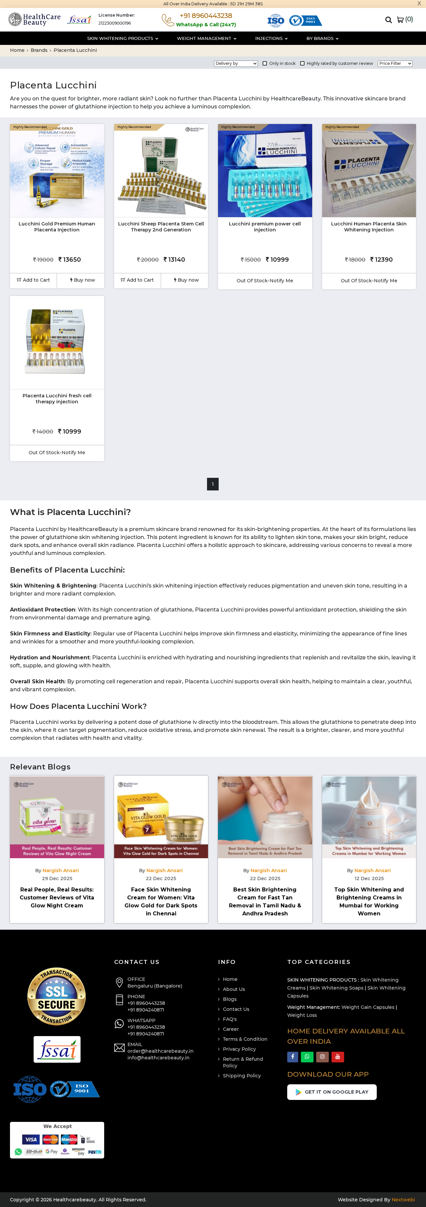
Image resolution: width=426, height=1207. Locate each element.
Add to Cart (36, 280)
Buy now (84, 280)
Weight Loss (302, 1015)
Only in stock (282, 63)
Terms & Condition (245, 1039)
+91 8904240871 (145, 1010)
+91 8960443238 (146, 1003)
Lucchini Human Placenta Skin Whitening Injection (369, 227)
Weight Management (205, 38)
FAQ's (230, 1019)
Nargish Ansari (61, 870)
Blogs (230, 999)
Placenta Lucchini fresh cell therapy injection (57, 399)
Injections (269, 38)
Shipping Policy (242, 1076)
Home (18, 50)
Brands (40, 50)
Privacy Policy (239, 1049)
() (408, 19)
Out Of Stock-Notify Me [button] (265, 281)
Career (231, 1029)
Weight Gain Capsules (367, 1007)
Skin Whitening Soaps (336, 988)
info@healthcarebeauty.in (158, 1058)
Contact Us (236, 1009)
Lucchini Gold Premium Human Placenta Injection (57, 227)
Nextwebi (402, 1200)
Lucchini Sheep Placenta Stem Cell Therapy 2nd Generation (161, 227)
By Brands (321, 38)
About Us (234, 989)
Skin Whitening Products (120, 38)
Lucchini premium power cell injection (265, 227)
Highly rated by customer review (340, 63)
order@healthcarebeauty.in (160, 1051)
